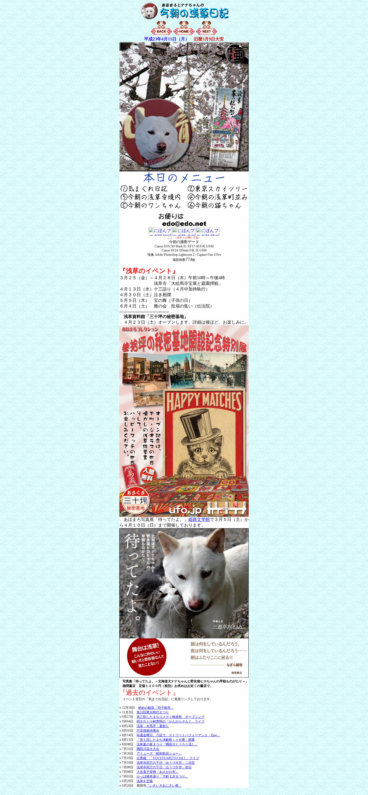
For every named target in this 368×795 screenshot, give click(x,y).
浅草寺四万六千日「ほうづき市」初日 (164, 767)
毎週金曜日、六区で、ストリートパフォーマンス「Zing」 (178, 735)
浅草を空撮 (145, 781)
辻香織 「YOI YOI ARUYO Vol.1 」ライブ (168, 758)
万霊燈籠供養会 (148, 730)
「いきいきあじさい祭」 (164, 785)
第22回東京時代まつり (153, 712)
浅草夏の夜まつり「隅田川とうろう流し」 (167, 744)
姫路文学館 (199, 519)
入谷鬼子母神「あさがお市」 (158, 772)
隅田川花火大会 (148, 749)
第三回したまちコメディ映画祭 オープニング (170, 717)
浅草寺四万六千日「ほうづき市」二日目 (166, 763)
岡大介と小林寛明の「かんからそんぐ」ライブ (170, 721)
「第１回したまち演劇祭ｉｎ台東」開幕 (166, 740)
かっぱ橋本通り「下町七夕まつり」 (162, 776)
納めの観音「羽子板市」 (156, 708)
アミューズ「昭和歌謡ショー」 (159, 753)
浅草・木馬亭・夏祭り (153, 726)
